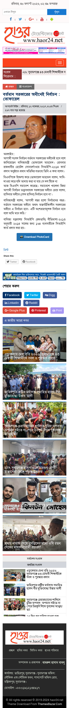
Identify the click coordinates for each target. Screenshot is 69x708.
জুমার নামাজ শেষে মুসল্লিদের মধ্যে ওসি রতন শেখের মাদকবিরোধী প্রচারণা (32, 545)
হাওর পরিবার (52, 650)
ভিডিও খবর (36, 650)
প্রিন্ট (6, 250)
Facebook (13, 295)
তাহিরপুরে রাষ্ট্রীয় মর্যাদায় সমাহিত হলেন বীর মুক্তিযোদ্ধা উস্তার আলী (32, 394)
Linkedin (13, 303)
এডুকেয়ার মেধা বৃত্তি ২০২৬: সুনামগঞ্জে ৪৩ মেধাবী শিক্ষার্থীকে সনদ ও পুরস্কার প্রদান (31, 356)
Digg (51, 295)
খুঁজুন (56, 12)
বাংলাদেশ (27, 86)
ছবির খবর (22, 650)
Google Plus (16, 310)
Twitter (33, 295)
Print (58, 310)
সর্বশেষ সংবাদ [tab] (34, 559)
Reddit (32, 303)
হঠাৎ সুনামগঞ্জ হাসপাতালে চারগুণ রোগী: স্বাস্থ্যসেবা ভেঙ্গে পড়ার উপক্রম (30, 470)
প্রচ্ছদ (11, 86)
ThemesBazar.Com (50, 704)
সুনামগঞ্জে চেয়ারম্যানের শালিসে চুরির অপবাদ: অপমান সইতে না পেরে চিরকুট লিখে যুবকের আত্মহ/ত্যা (33, 430)
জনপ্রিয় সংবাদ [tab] (34, 565)
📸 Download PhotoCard (34, 237)
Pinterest (40, 310)
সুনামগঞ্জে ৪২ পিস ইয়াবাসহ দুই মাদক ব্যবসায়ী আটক (29, 507)
